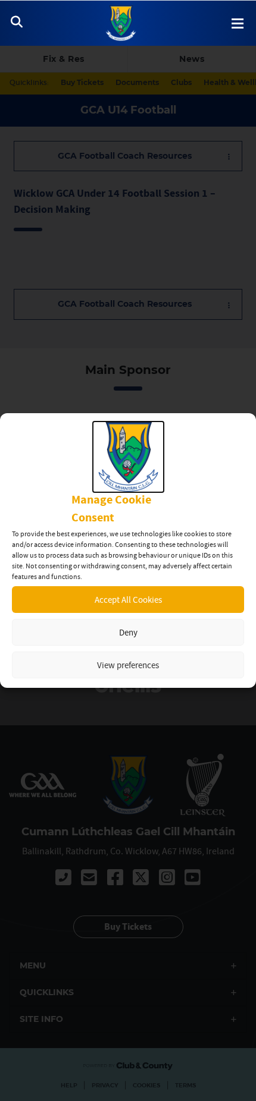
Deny (128, 632)
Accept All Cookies (128, 599)
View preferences (128, 665)
